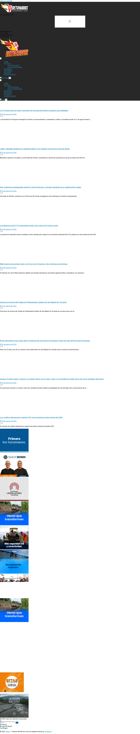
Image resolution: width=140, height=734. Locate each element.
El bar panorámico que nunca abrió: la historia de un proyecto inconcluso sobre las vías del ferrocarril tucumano (45, 341)
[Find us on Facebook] (0, 728)
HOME (6, 62)
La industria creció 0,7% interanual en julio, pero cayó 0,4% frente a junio (29, 226)
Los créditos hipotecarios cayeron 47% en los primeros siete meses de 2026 (31, 417)
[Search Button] (0, 721)
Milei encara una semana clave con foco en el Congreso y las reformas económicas (33, 264)
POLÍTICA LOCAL (13, 65)
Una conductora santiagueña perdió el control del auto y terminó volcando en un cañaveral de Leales (40, 187)
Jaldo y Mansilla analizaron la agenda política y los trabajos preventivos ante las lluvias (35, 149)
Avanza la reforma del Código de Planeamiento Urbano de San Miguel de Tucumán (33, 302)
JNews (7, 731)
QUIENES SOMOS (10, 74)
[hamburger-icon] (1, 58)
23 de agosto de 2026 (8, 306)
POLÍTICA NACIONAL (15, 67)
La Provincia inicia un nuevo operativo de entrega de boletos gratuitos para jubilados (34, 111)
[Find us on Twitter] (3, 728)
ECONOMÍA (8, 69)
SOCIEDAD (7, 73)
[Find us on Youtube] (5, 728)
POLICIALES (8, 71)
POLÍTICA (7, 64)
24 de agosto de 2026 (8, 114)
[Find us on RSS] (7, 728)
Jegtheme (48, 731)
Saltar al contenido (6, 1)
